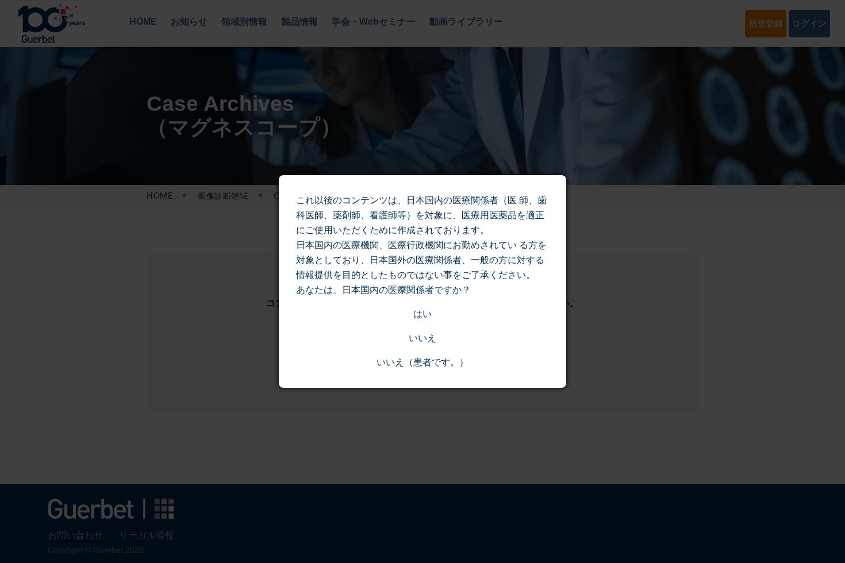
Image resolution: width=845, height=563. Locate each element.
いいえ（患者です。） (422, 362)
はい (422, 314)
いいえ (422, 338)
